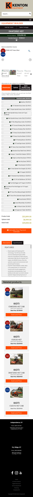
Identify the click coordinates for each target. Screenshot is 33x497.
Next (31, 74)
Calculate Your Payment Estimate (17, 231)
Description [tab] (6, 243)
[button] (30, 20)
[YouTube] (20, 472)
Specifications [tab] (17, 243)
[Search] (30, 14)
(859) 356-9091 (18, 425)
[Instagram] (16, 472)
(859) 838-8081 (18, 450)
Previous (2, 74)
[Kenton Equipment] (16, 2)
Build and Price (16, 315)
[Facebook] (12, 472)
